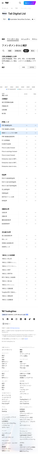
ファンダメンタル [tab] (13, 39)
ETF (3, 357)
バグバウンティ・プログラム (27, 422)
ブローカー (23, 363)
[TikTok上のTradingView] (29, 319)
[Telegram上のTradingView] (25, 319)
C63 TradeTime (24, 403)
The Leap (22, 368)
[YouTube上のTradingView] (12, 319)
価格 (21, 352)
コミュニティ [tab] (25, 39)
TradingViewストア (25, 399)
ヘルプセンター (24, 389)
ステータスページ (25, 425)
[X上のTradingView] (3, 319)
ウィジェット (23, 431)
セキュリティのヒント (26, 419)
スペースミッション (25, 385)
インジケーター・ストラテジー (9, 443)
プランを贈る (23, 356)
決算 (3, 385)
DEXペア (4, 365)
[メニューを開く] (3, 3)
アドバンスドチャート (26, 437)
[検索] (20, 3)
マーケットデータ (25, 354)
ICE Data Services (14, 328)
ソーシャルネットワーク (9, 417)
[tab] (10, 50)
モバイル (4, 409)
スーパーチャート (7, 349)
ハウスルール (6, 425)
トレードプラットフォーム (27, 439)
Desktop (4, 411)
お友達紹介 (5, 421)
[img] (32, 19)
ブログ (22, 387)
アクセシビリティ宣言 (26, 417)
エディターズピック (7, 437)
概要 (21, 361)
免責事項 (22, 411)
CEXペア (4, 363)
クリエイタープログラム (9, 423)
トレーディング (6, 433)
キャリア (22, 391)
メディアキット (24, 393)
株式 (3, 355)
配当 (3, 387)
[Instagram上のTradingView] (16, 319)
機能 (21, 349)
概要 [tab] (3, 39)
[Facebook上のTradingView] (7, 319)
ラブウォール (6, 419)
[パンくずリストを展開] (12, 8)
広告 (21, 445)
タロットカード (24, 401)
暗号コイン (5, 361)
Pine (3, 368)
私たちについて (24, 383)
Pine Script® (5, 403)
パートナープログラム (26, 449)
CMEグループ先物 (25, 373)
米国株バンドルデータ (26, 377)
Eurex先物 (23, 375)
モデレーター (6, 427)
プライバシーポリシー (26, 413)
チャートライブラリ (25, 433)
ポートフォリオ (6, 395)
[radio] (23, 67)
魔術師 (4, 446)
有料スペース (6, 451)
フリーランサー (6, 449)
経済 (3, 383)
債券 (3, 359)
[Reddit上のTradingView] (34, 319)
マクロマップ (6, 401)
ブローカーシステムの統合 (27, 447)
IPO (3, 389)
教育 (3, 435)
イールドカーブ (6, 397)
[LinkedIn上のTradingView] (21, 319)
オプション (5, 399)
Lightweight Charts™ (26, 435)
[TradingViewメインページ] (9, 311)
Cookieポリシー (24, 415)
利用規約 (22, 409)
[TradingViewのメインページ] (7, 3)
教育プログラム (24, 451)
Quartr (26, 338)
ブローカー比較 (24, 365)
